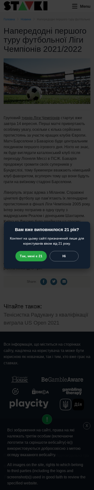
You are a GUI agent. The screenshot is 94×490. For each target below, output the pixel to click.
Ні (64, 256)
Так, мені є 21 (31, 256)
